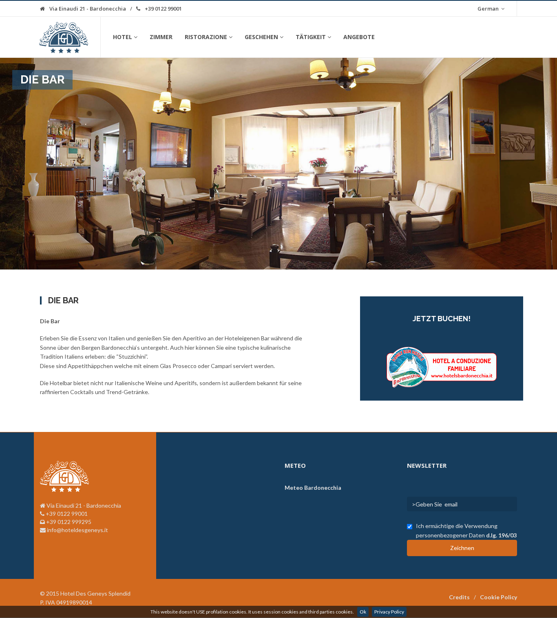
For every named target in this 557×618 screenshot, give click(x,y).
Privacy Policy (389, 612)
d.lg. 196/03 (501, 535)
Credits (459, 597)
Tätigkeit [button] (311, 37)
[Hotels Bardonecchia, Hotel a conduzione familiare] (442, 366)
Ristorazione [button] (206, 37)
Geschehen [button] (261, 37)
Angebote (359, 37)
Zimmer (161, 37)
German (488, 8)
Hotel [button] (122, 37)
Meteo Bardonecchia (313, 487)
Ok (363, 612)
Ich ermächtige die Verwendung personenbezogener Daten (466, 530)
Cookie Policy (498, 597)
